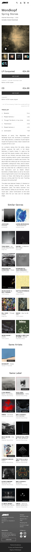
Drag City (4, 249)
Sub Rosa (18, 249)
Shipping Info (23, 522)
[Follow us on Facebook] (21, 536)
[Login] (20, 2)
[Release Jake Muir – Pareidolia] (8, 215)
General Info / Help (23, 519)
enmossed (4, 227)
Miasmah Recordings (7, 395)
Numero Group (20, 227)
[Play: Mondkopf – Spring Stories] (5, 48)
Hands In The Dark (7, 365)
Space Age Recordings (22, 271)
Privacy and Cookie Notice (15, 547)
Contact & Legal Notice (24, 525)
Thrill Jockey (5, 271)
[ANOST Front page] (5, 3)
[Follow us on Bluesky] (25, 536)
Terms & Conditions (15, 545)
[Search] (17, 2)
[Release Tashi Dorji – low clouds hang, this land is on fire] (8, 237)
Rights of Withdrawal (15, 550)
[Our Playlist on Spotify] (21, 533)
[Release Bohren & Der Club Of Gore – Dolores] (22, 326)
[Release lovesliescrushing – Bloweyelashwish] (22, 215)
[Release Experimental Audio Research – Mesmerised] (22, 260)
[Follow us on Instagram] (25, 533)
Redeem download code (24, 515)
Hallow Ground (20, 294)
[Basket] (24, 2)
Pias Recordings (20, 338)
